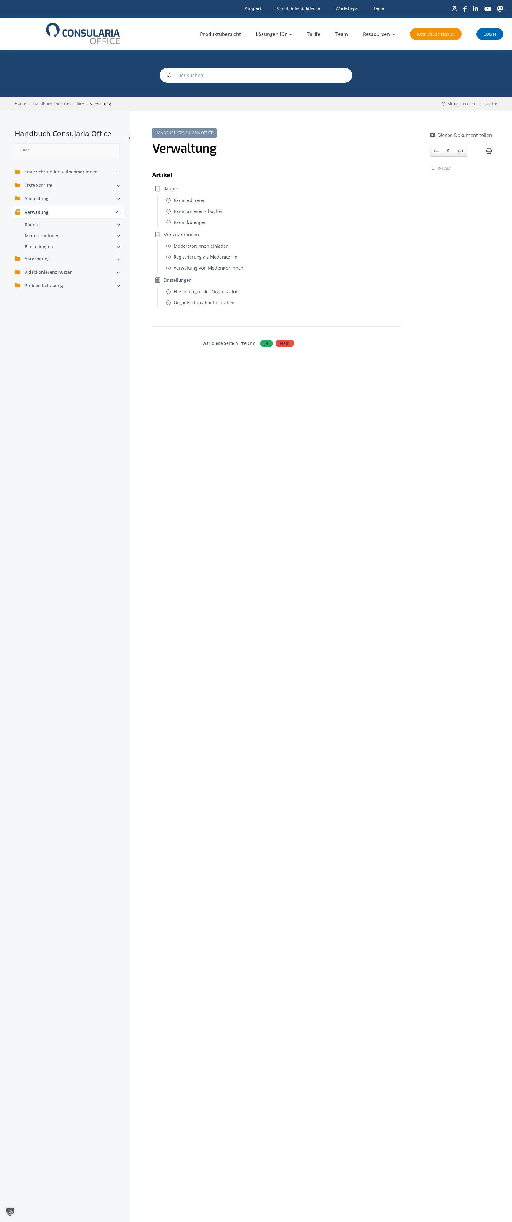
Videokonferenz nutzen (49, 272)
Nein (285, 343)
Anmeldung (36, 198)
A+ (461, 150)
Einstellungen (39, 246)
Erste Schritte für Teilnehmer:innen (61, 172)
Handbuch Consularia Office (184, 132)
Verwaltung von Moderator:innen (208, 268)
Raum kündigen (190, 222)
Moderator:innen (42, 235)
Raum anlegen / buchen (198, 211)
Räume (32, 224)
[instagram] (454, 9)
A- (436, 150)
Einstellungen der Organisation (206, 291)
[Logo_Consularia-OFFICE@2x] (83, 25)
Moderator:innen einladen (201, 246)
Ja (266, 343)
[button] (10, 1212)
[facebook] (465, 9)
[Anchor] (175, 174)
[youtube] (487, 9)
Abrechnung (37, 259)
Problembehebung (44, 285)
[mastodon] (500, 9)
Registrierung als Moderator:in (205, 257)
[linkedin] (475, 9)
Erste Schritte (38, 185)
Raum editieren (190, 200)
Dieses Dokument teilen (464, 135)
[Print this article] (489, 151)
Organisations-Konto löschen (204, 302)
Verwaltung (36, 212)
